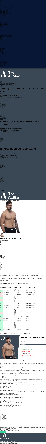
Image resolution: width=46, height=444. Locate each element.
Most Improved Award (4, 62)
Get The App (2, 190)
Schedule (1, 409)
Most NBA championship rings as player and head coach (9, 7)
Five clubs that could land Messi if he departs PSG (9, 132)
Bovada (1, 45)
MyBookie (1, 51)
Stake (1, 50)
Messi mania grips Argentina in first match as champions (19, 122)
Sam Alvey (7, 298)
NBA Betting (2, 58)
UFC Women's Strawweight (4, 424)
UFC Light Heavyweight (4, 413)
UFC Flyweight (2, 419)
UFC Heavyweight (3, 412)
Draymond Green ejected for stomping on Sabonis (10, 95)
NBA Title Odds (2, 59)
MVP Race (1, 60)
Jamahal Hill (7, 294)
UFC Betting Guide (2, 141)
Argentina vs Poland (3, 15)
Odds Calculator (2, 40)
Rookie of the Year (3, 61)
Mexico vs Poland (3, 22)
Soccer (1, 8)
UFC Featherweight (3, 417)
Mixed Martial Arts (6, 200)
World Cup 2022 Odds (3, 12)
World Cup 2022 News (3, 11)
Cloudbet (1, 49)
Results (1, 408)
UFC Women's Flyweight (4, 422)
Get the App (3, 432)
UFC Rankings (2, 34)
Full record (2, 258)
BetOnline (1, 47)
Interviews (2, 28)
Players (1, 3)
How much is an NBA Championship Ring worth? (8, 5)
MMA (1, 25)
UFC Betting (2, 52)
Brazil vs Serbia (2, 18)
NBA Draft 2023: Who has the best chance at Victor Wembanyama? (11, 4)
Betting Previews (3, 33)
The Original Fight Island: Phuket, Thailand (7, 36)
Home (1, 1)
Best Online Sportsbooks (4, 43)
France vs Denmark (3, 21)
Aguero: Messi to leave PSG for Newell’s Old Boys (9, 130)
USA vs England (2, 14)
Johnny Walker (8, 314)
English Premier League (4, 10)
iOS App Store (16, 430)
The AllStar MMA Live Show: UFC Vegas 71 (8, 155)
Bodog (1, 46)
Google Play (8, 430)
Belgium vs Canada (3, 20)
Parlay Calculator (3, 42)
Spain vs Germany (3, 17)
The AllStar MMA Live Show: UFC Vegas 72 (18, 149)
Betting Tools (2, 39)
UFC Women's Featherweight (5, 420)
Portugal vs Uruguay (3, 16)
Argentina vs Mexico (3, 23)
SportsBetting (2, 48)
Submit (12, 442)
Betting (1, 37)
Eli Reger (7, 320)
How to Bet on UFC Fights (4, 55)
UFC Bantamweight (3, 418)
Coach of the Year (3, 63)
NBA (0, 0)
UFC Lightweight (3, 416)
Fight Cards (2, 30)
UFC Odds (1, 29)
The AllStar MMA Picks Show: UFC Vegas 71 (8, 157)
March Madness (2, 65)
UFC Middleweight (3, 414)
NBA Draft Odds (2, 64)
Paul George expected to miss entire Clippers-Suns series (22, 90)
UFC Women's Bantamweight (5, 421)
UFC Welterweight (3, 415)
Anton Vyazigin (8, 301)
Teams (1, 2)
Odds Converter (2, 41)
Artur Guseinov (8, 309)
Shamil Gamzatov (8, 296)
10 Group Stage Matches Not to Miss (6, 13)
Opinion (1, 66)
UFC (0, 27)
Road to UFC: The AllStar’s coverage (6, 35)
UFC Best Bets (2, 53)
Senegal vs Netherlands (4, 24)
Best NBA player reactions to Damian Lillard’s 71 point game (12, 100)
